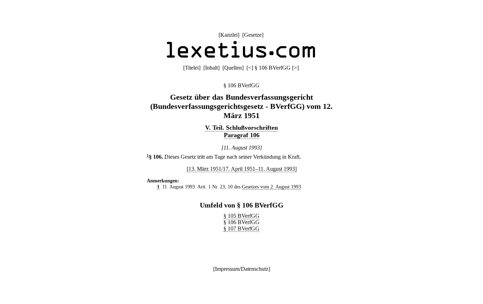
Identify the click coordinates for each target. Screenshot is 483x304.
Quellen (233, 68)
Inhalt (211, 68)
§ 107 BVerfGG (241, 229)
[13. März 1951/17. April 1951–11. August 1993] (242, 169)
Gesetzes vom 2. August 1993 (271, 186)
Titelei (192, 68)
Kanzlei (229, 35)
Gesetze (253, 35)
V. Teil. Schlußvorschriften (241, 127)
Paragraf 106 (242, 135)
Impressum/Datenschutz (241, 269)
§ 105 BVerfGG (241, 216)
